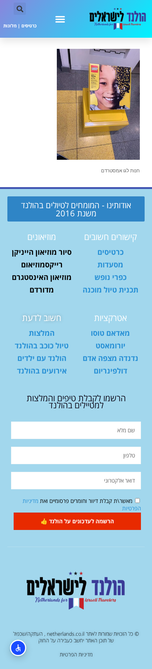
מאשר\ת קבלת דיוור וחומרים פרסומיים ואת (82, 504)
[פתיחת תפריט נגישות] (18, 648)
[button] (60, 19)
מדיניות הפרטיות (76, 654)
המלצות (42, 333)
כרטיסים (29, 26)
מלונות (10, 26)
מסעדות (110, 265)
